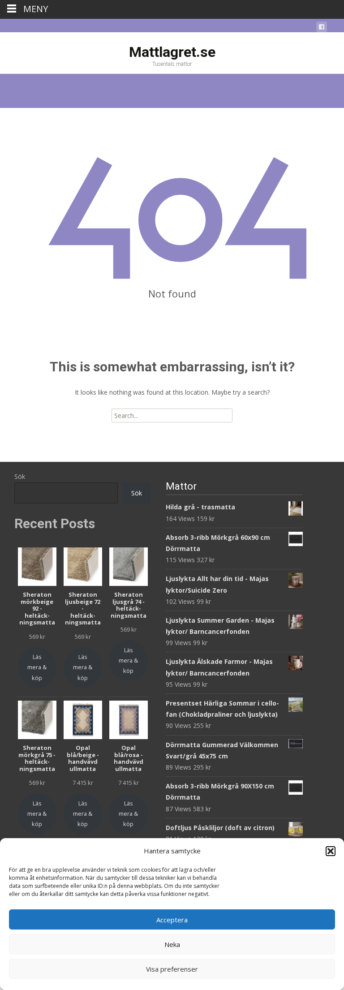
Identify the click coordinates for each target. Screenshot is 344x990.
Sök (19, 476)
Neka (172, 944)
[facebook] (321, 28)
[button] (330, 851)
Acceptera (172, 919)
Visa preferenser (172, 968)
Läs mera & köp (37, 667)
